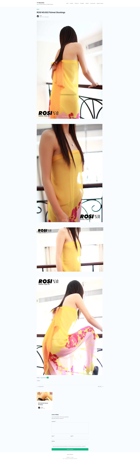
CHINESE (82, 3)
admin (41, 15)
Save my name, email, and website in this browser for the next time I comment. (69, 446)
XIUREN (71, 3)
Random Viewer (100, 3)
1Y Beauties (40, 2)
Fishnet (38, 380)
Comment (54, 421)
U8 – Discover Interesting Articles (70, 458)
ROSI (67, 3)
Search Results (70, 454)
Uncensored (92, 3)
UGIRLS (87, 3)
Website (53, 441)
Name (53, 436)
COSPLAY (77, 3)
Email (72, 436)
